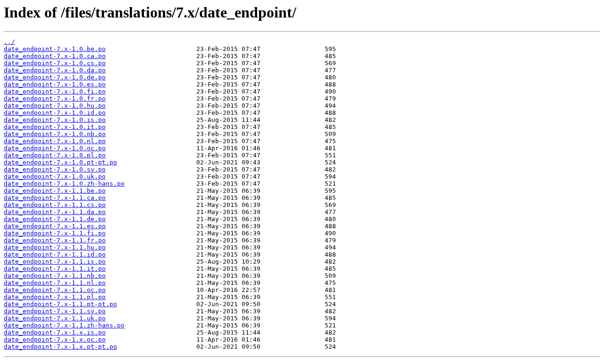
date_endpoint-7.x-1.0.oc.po (55, 148)
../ (9, 41)
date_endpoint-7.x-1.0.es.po (55, 84)
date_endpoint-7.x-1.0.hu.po (55, 105)
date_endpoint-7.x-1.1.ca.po (55, 197)
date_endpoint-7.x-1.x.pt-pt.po (60, 346)
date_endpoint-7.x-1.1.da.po (55, 211)
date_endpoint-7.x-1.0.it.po (55, 126)
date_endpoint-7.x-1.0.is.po (55, 119)
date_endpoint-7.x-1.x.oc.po (55, 339)
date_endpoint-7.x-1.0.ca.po (55, 56)
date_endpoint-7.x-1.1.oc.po (55, 289)
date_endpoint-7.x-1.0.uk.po (55, 176)
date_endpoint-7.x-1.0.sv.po (55, 169)
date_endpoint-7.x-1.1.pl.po (55, 297)
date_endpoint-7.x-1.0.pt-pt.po (60, 162)
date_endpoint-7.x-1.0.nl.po (55, 141)
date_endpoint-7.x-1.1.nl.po (55, 282)
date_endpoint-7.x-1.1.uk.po (55, 318)
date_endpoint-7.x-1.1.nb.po (55, 275)
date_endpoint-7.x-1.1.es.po (55, 226)
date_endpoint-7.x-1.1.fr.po (55, 240)
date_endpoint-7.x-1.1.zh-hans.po (64, 325)
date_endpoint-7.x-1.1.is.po (55, 261)
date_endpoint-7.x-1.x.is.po (55, 332)
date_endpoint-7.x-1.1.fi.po (55, 233)
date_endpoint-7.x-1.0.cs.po (55, 63)
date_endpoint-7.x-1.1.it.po (55, 268)
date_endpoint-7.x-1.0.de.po (55, 77)
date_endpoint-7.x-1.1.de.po (55, 219)
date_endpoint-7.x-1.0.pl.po (55, 155)
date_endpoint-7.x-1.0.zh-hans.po (64, 183)
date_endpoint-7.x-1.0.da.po (55, 70)
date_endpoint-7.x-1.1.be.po (55, 190)
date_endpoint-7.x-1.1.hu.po (55, 247)
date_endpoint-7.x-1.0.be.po (55, 48)
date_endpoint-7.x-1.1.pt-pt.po (60, 304)
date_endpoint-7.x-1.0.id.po (55, 112)
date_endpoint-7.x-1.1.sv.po (55, 311)
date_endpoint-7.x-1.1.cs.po (55, 204)
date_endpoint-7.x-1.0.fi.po (55, 91)
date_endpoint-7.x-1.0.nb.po (55, 134)
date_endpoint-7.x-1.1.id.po (55, 254)
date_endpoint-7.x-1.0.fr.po (55, 98)
